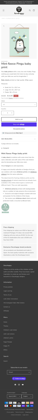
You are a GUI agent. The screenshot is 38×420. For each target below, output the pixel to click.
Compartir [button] (6, 148)
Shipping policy (29, 412)
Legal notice (26, 415)
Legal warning (8, 291)
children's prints (10, 18)
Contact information (16, 415)
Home (3, 18)
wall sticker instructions (11, 299)
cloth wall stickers (9, 334)
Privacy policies (8, 287)
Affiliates (6, 311)
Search (6, 361)
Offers (5, 350)
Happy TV (7, 346)
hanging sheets (6, 180)
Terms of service (19, 412)
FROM (3, 101)
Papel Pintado (8, 342)
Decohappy (12, 409)
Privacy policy (10, 412)
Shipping (11, 98)
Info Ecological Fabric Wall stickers (14, 303)
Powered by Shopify (20, 409)
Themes (6, 326)
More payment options (19, 128)
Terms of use (7, 295)
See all (18, 18)
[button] (3, 10)
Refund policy (30, 409)
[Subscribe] (29, 372)
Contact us (7, 307)
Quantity (3, 109)
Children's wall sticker (10, 330)
